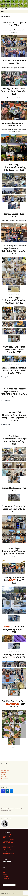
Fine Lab (7, 627)
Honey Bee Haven (11, 704)
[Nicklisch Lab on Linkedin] (7, 791)
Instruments (3, 774)
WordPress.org (6, 878)
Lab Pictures (3, 776)
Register (4, 870)
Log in (4, 872)
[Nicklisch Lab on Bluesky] (11, 791)
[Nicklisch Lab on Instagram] (3, 791)
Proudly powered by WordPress (7, 893)
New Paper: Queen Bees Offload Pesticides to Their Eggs (8, 836)
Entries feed (5, 874)
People (2, 768)
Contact (3, 780)
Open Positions (4, 778)
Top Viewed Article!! (7, 849)
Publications (3, 772)
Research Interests (5, 770)
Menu (2, 11)
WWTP (12, 580)
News (2, 766)
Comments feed (6, 876)
